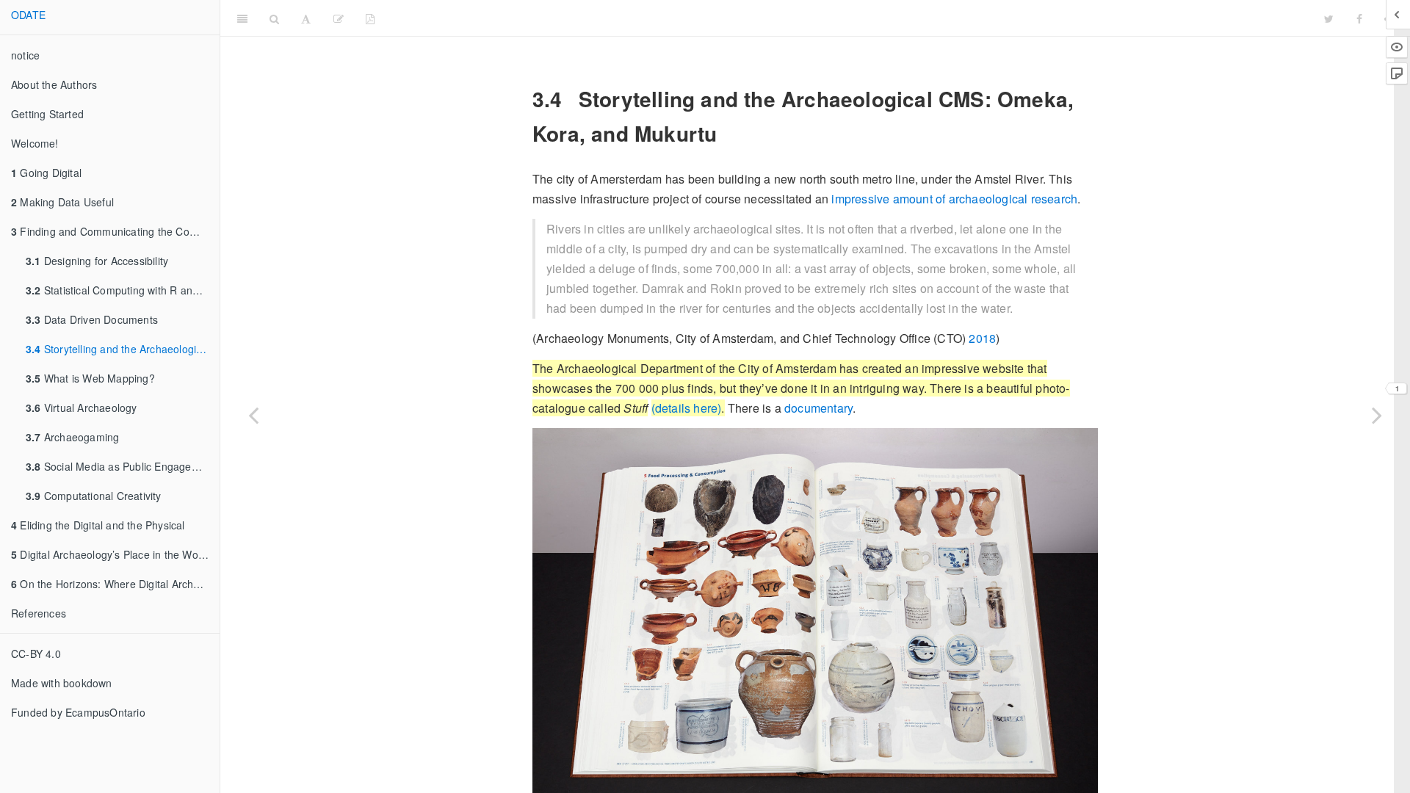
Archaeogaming (72, 437)
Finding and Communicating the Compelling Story (115, 231)
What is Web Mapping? (90, 378)
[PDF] (370, 18)
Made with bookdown (61, 683)
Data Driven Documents (92, 319)
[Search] (274, 18)
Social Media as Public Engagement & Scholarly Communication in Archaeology (123, 466)
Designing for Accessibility (97, 260)
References (38, 613)
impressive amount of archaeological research (954, 198)
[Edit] (338, 18)
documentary (818, 407)
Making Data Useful (62, 202)
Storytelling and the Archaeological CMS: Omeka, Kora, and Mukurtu (123, 348)
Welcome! (35, 143)
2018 (982, 338)
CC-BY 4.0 (36, 653)
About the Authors (54, 84)
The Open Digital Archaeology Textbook (849, 18)
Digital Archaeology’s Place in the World (110, 554)
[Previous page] (253, 415)
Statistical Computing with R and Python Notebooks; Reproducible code (123, 290)
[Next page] (1377, 415)
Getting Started (47, 113)
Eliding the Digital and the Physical (98, 525)
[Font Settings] (306, 18)
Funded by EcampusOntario (78, 712)
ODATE (28, 14)
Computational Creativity (94, 495)
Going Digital (46, 172)
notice (25, 55)
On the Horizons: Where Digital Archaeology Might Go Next (115, 583)
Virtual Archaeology (81, 407)
